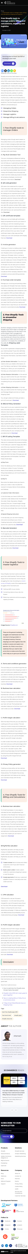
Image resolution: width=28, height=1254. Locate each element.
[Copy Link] (14, 70)
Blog (2, 1173)
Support (3, 1184)
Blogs (2, 11)
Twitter (7, 1229)
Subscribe (6, 1136)
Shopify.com (14, 625)
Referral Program (6, 1181)
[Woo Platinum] (18, 1205)
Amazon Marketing (20, 1153)
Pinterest (19, 1229)
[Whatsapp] (11, 70)
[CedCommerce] (9, 2)
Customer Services (20, 1196)
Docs (2, 1178)
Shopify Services (19, 1151)
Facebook (7, 1221)
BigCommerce (5, 1160)
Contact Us (18, 1176)
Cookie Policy (18, 1186)
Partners (17, 1178)
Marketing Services (20, 1156)
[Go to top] (24, 1245)
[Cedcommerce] (21, 1245)
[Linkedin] (8, 70)
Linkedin (19, 1225)
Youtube (19, 1221)
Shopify (3, 1151)
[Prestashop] (6, 1211)
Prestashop (4, 1163)
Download (7, 63)
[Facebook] (2, 70)
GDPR (16, 1189)
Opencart (3, 1165)
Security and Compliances (18, 1192)
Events (17, 1181)
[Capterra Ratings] (5, 1237)
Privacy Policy (19, 1184)
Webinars (3, 1176)
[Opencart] (6, 1205)
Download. (22, 307)
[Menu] (2, 3)
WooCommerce (5, 1153)
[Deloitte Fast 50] (15, 1237)
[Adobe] (18, 1211)
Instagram (8, 1225)
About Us (17, 1173)
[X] (5, 70)
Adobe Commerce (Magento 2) (6, 1157)
